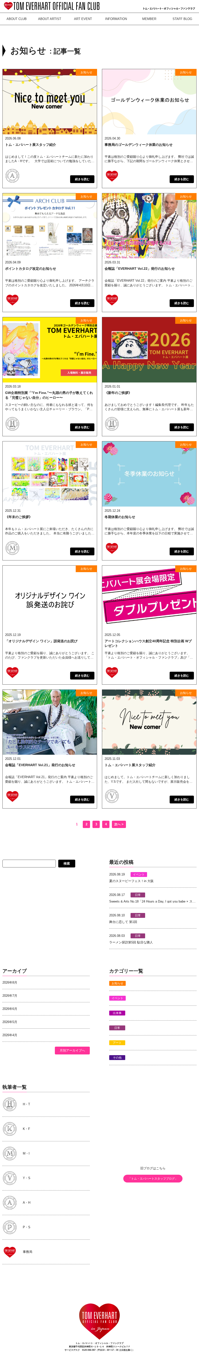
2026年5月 (9, 1022)
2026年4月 (9, 1035)
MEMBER (149, 19)
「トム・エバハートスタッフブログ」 (153, 1178)
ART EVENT (83, 19)
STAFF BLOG (182, 19)
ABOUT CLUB (17, 19)
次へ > (119, 824)
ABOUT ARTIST (49, 19)
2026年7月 (9, 995)
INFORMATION (116, 19)
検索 (67, 863)
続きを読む (82, 179)
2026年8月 (9, 982)
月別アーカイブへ (72, 1050)
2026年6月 (9, 1008)
